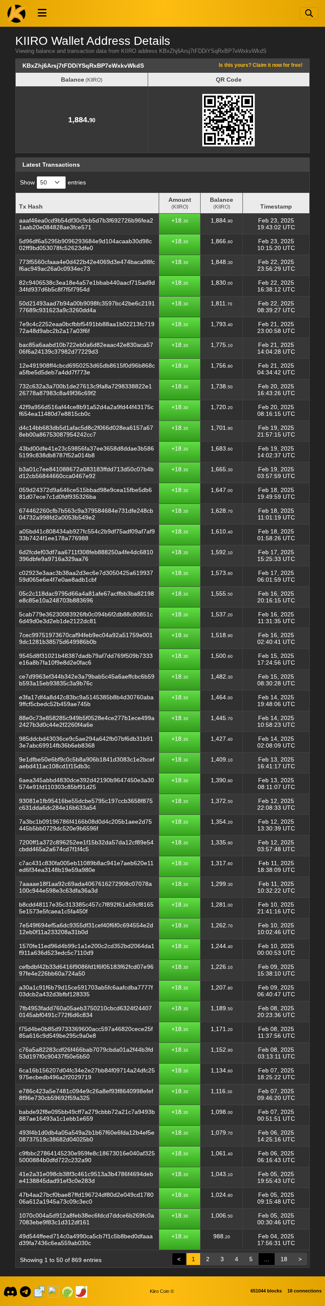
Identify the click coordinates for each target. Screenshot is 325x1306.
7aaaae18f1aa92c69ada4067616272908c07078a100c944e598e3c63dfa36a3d (85, 887)
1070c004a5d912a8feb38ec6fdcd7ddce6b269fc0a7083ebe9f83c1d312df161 (86, 1219)
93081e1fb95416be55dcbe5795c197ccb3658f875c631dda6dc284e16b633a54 (86, 804)
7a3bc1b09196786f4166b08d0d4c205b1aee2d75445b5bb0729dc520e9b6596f (85, 825)
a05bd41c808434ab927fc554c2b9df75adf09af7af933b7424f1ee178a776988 (87, 535)
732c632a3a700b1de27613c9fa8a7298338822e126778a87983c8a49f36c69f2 (85, 389)
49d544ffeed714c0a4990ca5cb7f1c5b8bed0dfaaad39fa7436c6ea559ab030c (86, 1239)
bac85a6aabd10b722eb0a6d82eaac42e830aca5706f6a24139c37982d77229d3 (86, 348)
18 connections (304, 1290)
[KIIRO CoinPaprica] (81, 1291)
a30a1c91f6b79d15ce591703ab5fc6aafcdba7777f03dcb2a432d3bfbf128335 (86, 991)
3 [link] (222, 1259)
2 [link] (207, 1259)
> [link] (300, 1259)
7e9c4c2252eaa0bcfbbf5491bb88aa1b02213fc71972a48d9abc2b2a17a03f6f (86, 327)
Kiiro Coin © (162, 1291)
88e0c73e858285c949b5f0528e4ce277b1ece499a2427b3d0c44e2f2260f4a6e (86, 721)
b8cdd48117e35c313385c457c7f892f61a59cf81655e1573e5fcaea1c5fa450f (86, 908)
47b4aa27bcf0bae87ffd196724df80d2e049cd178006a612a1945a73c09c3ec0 (86, 1198)
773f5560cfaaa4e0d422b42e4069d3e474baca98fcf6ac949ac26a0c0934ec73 (87, 265)
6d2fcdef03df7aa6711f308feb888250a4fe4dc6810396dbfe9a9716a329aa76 (86, 555)
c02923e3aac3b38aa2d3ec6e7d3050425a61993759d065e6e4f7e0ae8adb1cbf (86, 576)
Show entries (53, 182)
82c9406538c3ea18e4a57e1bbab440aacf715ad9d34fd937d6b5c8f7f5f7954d (87, 286)
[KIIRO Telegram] (25, 1291)
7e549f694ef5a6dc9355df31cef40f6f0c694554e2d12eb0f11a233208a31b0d (86, 928)
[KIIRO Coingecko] (67, 1291)
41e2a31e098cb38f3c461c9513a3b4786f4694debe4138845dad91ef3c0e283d (86, 1177)
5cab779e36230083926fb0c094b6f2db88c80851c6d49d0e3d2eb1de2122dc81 (86, 617)
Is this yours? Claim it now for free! (261, 65)
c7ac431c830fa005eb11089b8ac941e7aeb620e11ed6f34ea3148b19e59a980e (86, 866)
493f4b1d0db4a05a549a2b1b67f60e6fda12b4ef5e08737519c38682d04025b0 (86, 1136)
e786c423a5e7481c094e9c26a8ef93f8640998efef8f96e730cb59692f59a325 (86, 1094)
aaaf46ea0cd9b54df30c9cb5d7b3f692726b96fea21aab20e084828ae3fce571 (86, 224)
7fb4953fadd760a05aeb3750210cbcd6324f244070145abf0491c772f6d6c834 (85, 1011)
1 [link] (193, 1259)
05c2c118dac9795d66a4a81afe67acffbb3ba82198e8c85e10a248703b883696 (86, 597)
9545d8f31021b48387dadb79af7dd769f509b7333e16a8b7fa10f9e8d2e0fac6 (86, 659)
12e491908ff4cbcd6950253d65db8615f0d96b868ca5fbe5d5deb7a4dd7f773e (87, 369)
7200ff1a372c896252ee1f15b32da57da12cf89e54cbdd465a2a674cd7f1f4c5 (86, 845)
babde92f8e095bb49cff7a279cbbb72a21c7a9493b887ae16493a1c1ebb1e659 (87, 1115)
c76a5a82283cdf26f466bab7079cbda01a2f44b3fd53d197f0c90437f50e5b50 (86, 1053)
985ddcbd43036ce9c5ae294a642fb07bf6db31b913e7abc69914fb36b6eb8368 (86, 742)
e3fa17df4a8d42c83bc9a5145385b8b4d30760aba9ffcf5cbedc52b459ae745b (86, 700)
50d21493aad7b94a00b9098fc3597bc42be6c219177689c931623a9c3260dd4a (87, 306)
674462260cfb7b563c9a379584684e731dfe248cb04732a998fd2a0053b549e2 (86, 514)
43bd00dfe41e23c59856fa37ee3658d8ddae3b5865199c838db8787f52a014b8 (86, 452)
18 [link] (284, 1259)
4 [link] (236, 1259)
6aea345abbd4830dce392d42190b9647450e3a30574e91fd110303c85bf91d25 (86, 783)
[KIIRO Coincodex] (53, 1291)
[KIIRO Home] (17, 13)
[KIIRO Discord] (10, 1291)
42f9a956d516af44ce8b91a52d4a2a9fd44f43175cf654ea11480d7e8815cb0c (86, 410)
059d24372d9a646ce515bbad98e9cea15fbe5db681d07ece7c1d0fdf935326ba (85, 493)
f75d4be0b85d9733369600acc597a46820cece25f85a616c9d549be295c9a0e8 (86, 1032)
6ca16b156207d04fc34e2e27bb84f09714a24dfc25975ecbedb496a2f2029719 (87, 1074)
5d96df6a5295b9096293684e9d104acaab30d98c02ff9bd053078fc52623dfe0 (85, 244)
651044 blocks (266, 1290)
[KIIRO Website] (39, 1291)
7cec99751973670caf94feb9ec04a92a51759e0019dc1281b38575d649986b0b (86, 638)
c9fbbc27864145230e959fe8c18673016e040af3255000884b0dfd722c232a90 (87, 1156)
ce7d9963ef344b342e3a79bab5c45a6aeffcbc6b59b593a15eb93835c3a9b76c (86, 680)
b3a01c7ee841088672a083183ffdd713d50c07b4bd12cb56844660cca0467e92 (86, 472)
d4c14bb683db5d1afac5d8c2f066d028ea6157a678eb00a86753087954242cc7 (86, 431)
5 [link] (251, 1259)
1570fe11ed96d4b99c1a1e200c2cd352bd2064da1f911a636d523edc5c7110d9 (86, 949)
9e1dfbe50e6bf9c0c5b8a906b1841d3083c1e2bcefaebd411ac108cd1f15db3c (86, 763)
